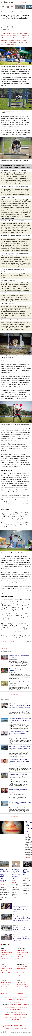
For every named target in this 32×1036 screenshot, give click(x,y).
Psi (6, 648)
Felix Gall (19, 958)
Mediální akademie (7, 1026)
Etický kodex (16, 1026)
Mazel (2, 648)
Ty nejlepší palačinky (22, 966)
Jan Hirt (19, 954)
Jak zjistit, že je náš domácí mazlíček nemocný (19, 656)
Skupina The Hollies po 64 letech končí (27, 872)
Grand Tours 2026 (21, 961)
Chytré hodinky (21, 1017)
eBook (4, 27)
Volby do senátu (5, 958)
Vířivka (19, 1009)
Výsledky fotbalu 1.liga (6, 968)
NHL (2, 977)
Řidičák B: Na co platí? (22, 989)
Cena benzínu (19, 999)
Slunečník (6, 1007)
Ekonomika (11, 709)
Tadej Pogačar (20, 956)
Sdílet (9, 27)
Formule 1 (3, 975)
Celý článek (27, 857)
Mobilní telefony (21, 1012)
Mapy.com (15, 997)
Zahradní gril (13, 1009)
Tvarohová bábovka (21, 972)
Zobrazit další (15, 694)
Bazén (11, 1004)
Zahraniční (11, 736)
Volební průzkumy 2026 (6, 952)
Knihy (10, 764)
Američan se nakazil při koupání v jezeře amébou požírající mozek (20, 803)
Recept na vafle (20, 975)
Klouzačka (12, 1007)
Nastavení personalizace (20, 1028)
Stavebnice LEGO (7, 1014)
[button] (16, 56)
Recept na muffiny (21, 968)
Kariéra (21, 1025)
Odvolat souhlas (9, 1028)
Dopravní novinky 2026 (22, 986)
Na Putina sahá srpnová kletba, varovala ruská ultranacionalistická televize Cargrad (19, 733)
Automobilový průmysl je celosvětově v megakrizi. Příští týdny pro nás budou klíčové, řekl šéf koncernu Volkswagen (19, 705)
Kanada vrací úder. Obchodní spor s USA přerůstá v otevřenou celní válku (19, 790)
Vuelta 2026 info (20, 950)
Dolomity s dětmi (5, 993)
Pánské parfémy (15, 1019)
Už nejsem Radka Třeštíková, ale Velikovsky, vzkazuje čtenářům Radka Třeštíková (19, 761)
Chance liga (4, 966)
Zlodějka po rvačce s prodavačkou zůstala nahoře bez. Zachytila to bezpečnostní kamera (18, 775)
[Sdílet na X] (30, 641)
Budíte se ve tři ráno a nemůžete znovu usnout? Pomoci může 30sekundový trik (19, 747)
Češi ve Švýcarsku (5, 989)
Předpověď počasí (23, 997)
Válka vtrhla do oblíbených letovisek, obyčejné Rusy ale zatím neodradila (4, 874)
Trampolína (26, 1004)
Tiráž (25, 1025)
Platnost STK (20, 993)
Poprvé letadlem (5, 984)
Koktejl (10, 722)
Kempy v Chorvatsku (6, 982)
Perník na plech (20, 977)
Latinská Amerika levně (6, 991)
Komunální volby (5, 961)
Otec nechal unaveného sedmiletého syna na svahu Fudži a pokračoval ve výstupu (20, 719)
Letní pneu (24, 1014)
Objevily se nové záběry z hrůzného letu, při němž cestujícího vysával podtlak (16, 874)
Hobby (24, 646)
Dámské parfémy (17, 1014)
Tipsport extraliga (5, 970)
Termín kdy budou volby (6, 956)
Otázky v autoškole (21, 991)
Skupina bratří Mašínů (16, 646)
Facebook (6, 1025)
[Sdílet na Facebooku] (28, 641)
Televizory (15, 1017)
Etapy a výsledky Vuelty (22, 952)
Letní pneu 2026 (21, 982)
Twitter (11, 1025)
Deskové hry (8, 1017)
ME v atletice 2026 (5, 972)
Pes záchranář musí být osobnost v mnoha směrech (17, 669)
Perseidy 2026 (11, 999)
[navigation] (2, 2)
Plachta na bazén (18, 1004)
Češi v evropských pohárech (15, 1002)
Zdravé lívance (20, 970)
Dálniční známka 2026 (22, 984)
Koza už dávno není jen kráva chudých (19, 682)
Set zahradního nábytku (21, 1007)
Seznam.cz (23, 2)
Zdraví (10, 750)
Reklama (16, 1025)
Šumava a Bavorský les (6, 986)
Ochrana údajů (24, 1026)
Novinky (2, 22)
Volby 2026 (3, 950)
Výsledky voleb (4, 954)
